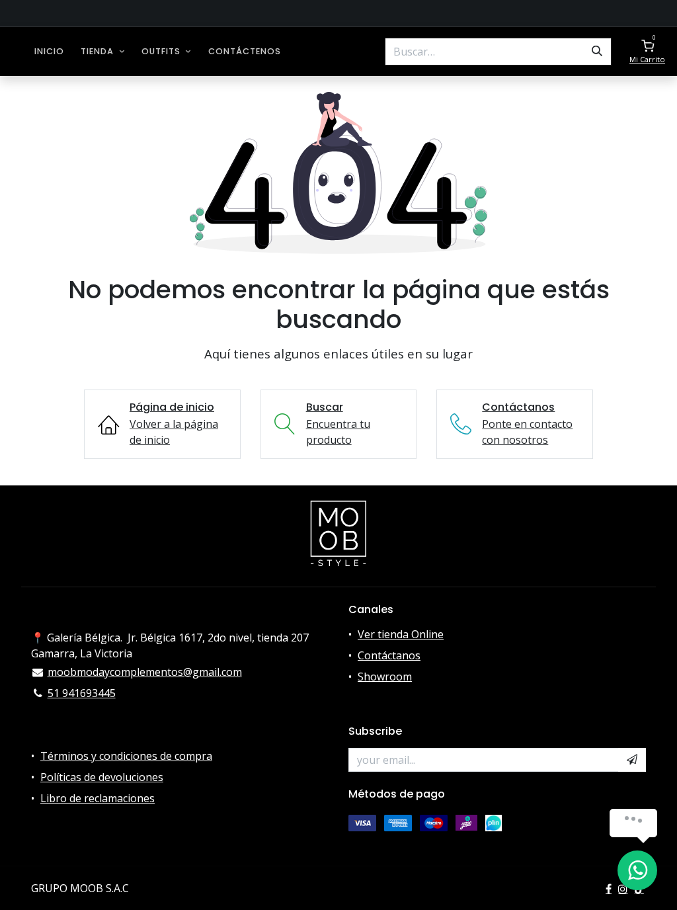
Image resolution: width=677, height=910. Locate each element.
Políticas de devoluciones (101, 777)
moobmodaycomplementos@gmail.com (145, 672)
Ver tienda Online (401, 634)
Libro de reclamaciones (97, 798)
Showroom (385, 676)
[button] (632, 760)
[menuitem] (49, 51)
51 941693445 (82, 693)
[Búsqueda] (597, 51)
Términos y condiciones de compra (126, 756)
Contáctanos (389, 655)
